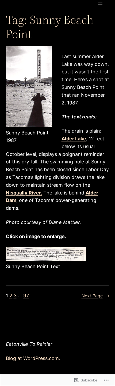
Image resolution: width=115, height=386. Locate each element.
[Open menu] (100, 3)
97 (26, 295)
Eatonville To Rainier (29, 344)
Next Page (95, 295)
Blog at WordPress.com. (33, 358)
